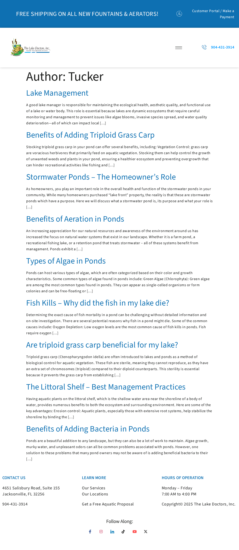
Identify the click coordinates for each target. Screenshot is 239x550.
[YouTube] (136, 533)
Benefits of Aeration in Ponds (75, 219)
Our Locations (95, 494)
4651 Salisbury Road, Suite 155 (31, 488)
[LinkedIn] (113, 533)
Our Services (93, 488)
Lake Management (57, 93)
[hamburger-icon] (178, 48)
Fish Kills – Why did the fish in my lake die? (97, 303)
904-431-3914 (15, 504)
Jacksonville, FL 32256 (23, 494)
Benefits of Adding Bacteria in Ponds (88, 429)
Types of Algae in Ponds (66, 261)
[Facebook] (91, 533)
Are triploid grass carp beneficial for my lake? (102, 345)
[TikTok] (125, 533)
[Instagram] (102, 533)
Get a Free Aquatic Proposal (108, 504)
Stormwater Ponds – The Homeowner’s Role (101, 177)
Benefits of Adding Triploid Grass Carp (90, 135)
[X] (147, 533)
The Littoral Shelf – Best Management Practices (106, 387)
